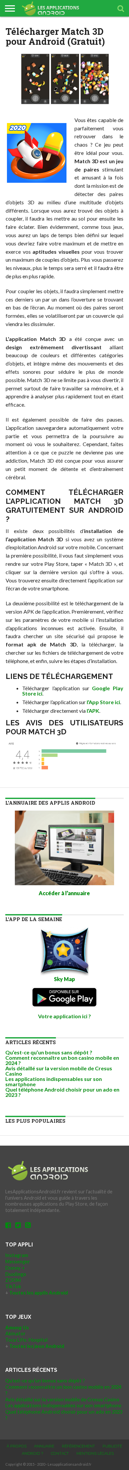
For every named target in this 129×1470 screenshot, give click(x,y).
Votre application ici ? (64, 1016)
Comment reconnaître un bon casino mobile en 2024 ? (62, 1060)
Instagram (16, 1255)
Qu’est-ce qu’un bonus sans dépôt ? (48, 1052)
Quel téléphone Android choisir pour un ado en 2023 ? (62, 1092)
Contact (60, 1453)
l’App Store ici (103, 702)
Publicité (112, 1446)
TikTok (13, 1286)
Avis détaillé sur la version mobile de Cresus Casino (58, 1071)
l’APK (93, 710)
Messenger (17, 1261)
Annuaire (44, 1446)
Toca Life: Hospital (26, 1340)
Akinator (15, 1333)
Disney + (15, 1268)
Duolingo (15, 1274)
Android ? (32, 1453)
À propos (16, 1446)
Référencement (78, 1446)
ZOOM (13, 1280)
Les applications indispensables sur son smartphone (53, 1081)
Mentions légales (95, 1453)
